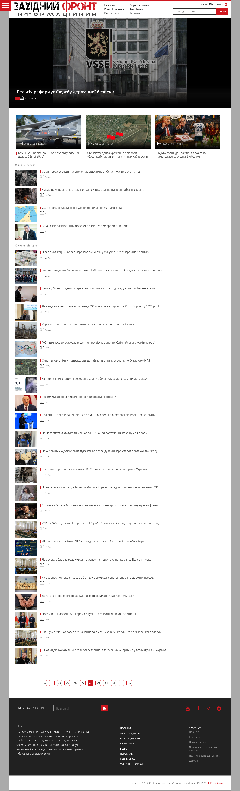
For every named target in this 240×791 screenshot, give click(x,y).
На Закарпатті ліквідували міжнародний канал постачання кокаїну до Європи (94, 433)
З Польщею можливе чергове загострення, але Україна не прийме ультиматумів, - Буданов (104, 650)
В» (129, 683)
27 (82, 683)
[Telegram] (219, 708)
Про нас (194, 732)
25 (67, 683)
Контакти (194, 737)
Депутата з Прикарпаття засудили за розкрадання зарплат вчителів (88, 596)
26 (75, 683)
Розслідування (114, 9)
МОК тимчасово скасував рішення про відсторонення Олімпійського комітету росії (98, 342)
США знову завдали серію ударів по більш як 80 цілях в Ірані (83, 208)
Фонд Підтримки (212, 4)
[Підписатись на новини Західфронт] (104, 708)
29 (98, 683)
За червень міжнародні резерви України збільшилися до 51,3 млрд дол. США (94, 379)
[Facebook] (198, 708)
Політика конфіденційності (205, 755)
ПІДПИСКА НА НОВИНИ (31, 708)
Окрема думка (139, 5)
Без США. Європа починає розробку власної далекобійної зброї (48, 154)
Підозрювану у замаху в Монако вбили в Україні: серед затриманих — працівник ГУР (100, 487)
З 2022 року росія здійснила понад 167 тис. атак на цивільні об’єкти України (93, 190)
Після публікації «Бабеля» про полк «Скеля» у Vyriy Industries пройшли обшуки (95, 252)
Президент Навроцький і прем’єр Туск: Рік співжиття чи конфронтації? (89, 614)
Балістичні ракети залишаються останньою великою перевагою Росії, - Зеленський (98, 415)
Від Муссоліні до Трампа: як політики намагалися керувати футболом (181, 154)
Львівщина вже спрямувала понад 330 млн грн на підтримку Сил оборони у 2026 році (100, 306)
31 (113, 683)
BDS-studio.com (216, 783)
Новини (109, 5)
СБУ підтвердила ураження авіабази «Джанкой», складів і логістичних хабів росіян (118, 154)
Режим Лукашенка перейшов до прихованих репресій (79, 397)
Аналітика (136, 9)
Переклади (111, 13)
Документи (195, 760)
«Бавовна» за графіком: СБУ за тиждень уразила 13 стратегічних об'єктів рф (93, 541)
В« (44, 683)
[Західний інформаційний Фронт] (55, 9)
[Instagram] (208, 708)
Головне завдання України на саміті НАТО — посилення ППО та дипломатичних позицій (102, 270)
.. (52, 683)
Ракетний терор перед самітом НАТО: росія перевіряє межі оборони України (94, 469)
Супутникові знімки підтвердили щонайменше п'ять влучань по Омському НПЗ (96, 360)
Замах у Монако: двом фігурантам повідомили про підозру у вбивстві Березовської (98, 288)
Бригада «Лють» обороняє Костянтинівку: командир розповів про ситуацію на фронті (100, 505)
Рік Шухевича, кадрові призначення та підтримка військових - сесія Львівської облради (101, 632)
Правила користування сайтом (203, 749)
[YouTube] (188, 708)
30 (106, 683)
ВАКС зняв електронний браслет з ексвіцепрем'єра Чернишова (85, 226)
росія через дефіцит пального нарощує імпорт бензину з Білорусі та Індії (91, 172)
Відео (123, 748)
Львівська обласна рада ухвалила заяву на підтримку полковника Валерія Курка (96, 559)
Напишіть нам (197, 742)
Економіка (136, 13)
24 (59, 683)
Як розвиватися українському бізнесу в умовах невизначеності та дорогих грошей (98, 578)
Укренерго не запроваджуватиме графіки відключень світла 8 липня (88, 324)
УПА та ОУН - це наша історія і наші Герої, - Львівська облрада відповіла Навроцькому (100, 523)
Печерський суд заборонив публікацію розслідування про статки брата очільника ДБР (101, 451)
